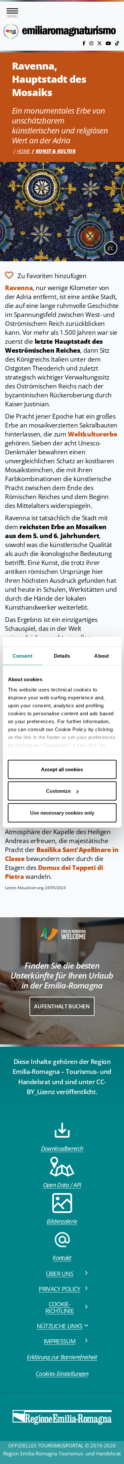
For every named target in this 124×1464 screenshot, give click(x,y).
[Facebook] (84, 43)
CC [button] (111, 248)
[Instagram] (92, 43)
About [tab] (101, 655)
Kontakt (62, 1258)
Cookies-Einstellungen (62, 1374)
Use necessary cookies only (62, 812)
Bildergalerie (62, 1221)
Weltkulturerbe (92, 434)
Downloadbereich (62, 1148)
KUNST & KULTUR (56, 151)
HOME (23, 151)
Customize (58, 791)
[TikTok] (117, 43)
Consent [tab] (22, 655)
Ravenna (19, 287)
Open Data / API (62, 1185)
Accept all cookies (62, 769)
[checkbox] (46, 275)
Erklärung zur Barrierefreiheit (62, 1357)
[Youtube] (109, 43)
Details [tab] (62, 655)
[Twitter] (100, 43)
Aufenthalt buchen (62, 1006)
